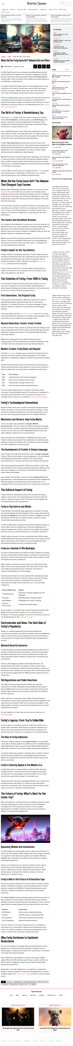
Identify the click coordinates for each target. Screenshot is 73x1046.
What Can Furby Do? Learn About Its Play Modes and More (61, 76)
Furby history (18, 982)
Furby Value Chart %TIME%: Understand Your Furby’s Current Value (61, 54)
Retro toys (23, 984)
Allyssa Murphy (8, 66)
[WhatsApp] (48, 66)
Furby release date (30, 982)
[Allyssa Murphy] (2, 66)
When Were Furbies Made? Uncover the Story (61, 82)
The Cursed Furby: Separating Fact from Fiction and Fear (18, 1029)
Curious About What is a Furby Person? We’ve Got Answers (61, 111)
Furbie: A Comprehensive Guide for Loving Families (36, 16)
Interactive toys (43, 982)
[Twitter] (39, 66)
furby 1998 (16, 56)
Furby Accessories (57, 38)
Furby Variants (55, 91)
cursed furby (56, 58)
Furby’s (40, 171)
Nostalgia (5, 984)
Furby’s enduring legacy (39, 397)
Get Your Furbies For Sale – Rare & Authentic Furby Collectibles (60, 88)
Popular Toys (14, 984)
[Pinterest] (44, 66)
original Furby (6, 192)
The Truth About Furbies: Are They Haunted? (11, 16)
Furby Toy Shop (60, 299)
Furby (12, 117)
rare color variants (27, 314)
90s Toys (9, 982)
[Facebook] (35, 66)
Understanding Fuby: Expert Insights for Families (61, 106)
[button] (3, 4)
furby (9, 56)
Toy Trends (32, 984)
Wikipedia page (6, 714)
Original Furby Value (66, 272)
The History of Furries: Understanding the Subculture (61, 47)
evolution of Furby (26, 617)
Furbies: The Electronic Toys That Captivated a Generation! (59, 117)
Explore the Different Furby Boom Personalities (60, 16)
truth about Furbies (23, 974)
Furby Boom (11, 353)
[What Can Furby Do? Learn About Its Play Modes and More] (62, 133)
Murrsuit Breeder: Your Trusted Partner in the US (61, 35)
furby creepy (55, 103)
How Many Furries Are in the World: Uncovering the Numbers (62, 61)
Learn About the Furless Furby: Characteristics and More (55, 1029)
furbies (3, 56)
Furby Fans (55, 51)
